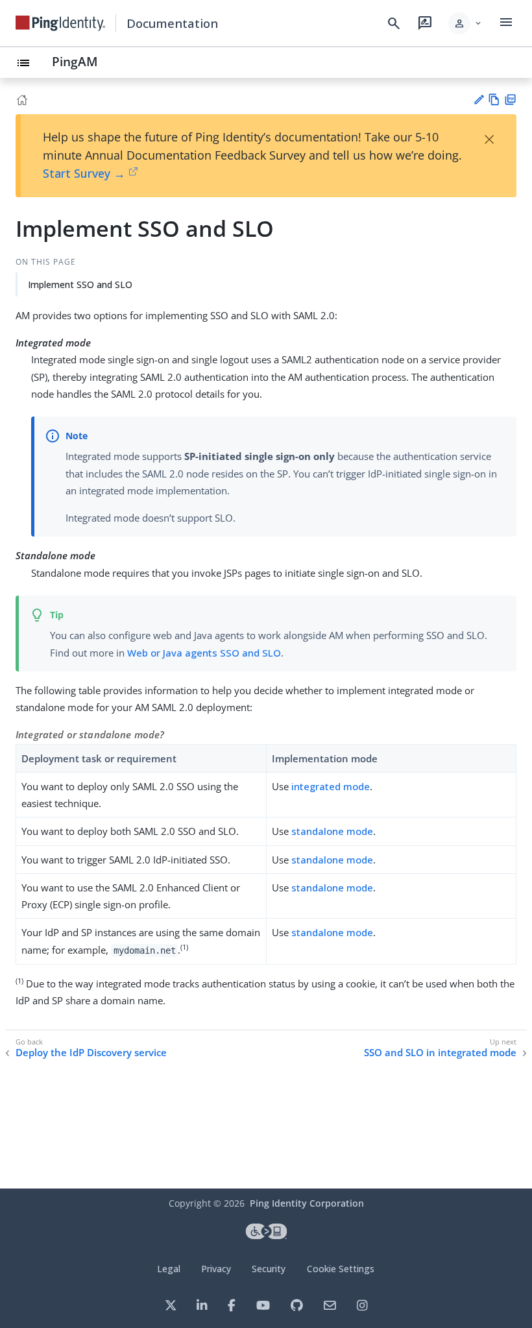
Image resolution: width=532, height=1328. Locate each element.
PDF (510, 99)
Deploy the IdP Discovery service (91, 1052)
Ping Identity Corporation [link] (307, 1203)
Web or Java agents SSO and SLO (204, 652)
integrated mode (330, 786)
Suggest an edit (478, 99)
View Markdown (494, 99)
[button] (465, 23)
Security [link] (268, 1268)
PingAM (75, 61)
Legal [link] (168, 1268)
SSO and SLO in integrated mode (440, 1052)
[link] (60, 23)
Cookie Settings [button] (340, 1268)
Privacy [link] (216, 1268)
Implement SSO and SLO (80, 284)
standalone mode (332, 831)
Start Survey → (84, 173)
